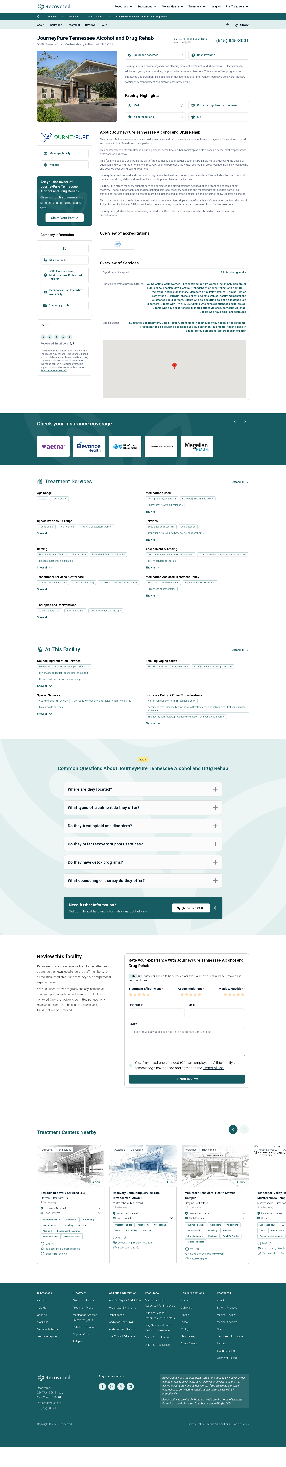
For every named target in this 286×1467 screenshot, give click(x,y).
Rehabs (52, 16)
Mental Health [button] (170, 6)
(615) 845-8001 (193, 908)
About (40, 25)
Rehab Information (84, 1327)
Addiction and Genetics (123, 1329)
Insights (221, 1343)
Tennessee (72, 16)
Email (192, 1004)
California (186, 1307)
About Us (222, 1300)
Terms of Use (213, 1068)
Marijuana (42, 1322)
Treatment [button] (195, 6)
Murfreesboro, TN (215, 66)
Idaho (184, 1322)
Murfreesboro (96, 16)
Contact (221, 1329)
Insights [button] (216, 6)
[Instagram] (111, 1386)
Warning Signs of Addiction (125, 1300)
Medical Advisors (227, 1322)
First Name (135, 1004)
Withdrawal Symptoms (122, 1307)
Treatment (73, 25)
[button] (186, 42)
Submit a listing (226, 1350)
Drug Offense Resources (159, 1337)
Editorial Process (227, 1307)
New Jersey (188, 1336)
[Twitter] (121, 1386)
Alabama (186, 1300)
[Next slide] (245, 421)
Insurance (56, 25)
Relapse (78, 1341)
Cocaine (42, 1315)
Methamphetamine (48, 1329)
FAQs (104, 25)
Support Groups (82, 1334)
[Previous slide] (235, 421)
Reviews (90, 25)
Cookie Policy (241, 1424)
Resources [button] (121, 6)
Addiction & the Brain (121, 1322)
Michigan (186, 1329)
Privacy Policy (196, 1424)
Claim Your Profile (64, 218)
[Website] (65, 248)
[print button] (227, 25)
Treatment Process (84, 1300)
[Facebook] (102, 1386)
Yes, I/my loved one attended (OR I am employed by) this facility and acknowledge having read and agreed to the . (187, 1065)
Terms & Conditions (218, 1424)
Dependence (116, 1315)
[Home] (38, 16)
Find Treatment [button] (234, 6)
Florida (185, 1315)
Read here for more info (54, 370)
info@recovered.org (49, 1402)
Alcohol (41, 1300)
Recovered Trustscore (230, 1336)
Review (133, 1023)
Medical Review (226, 1315)
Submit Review (187, 1079)
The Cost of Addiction (122, 1336)
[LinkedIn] (130, 1386)
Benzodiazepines (47, 1336)
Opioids (41, 1307)
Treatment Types (83, 1307)
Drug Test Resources (157, 1344)
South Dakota (189, 1343)
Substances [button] (145, 6)
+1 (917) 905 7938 (48, 1408)
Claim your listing (227, 1357)
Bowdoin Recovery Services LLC (63, 1193)
